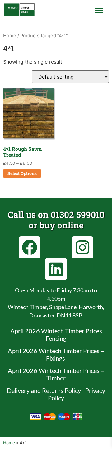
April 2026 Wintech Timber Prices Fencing (56, 334)
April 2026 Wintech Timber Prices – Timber (56, 374)
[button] (98, 10)
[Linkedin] (56, 269)
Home (9, 35)
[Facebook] (29, 247)
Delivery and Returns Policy (44, 390)
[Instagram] (82, 247)
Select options (22, 173)
